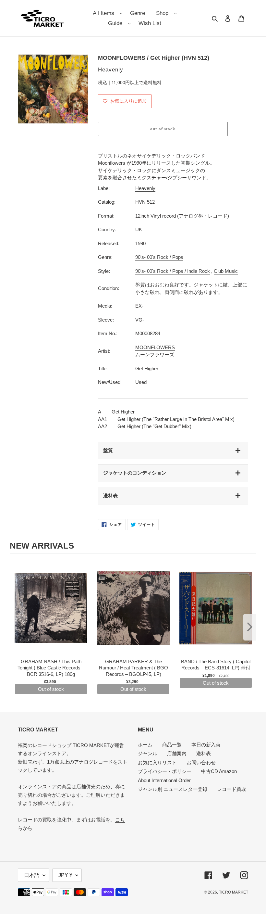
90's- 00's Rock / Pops (159, 257)
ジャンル (147, 753)
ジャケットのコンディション (134, 473)
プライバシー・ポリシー (164, 771)
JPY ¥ (65, 875)
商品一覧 (172, 744)
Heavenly (145, 188)
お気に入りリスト (157, 762)
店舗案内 (177, 753)
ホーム (145, 744)
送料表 (110, 495)
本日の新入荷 (206, 744)
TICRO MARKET (233, 892)
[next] (249, 627)
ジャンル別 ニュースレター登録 (172, 789)
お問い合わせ (201, 762)
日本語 (32, 875)
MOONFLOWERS (155, 347)
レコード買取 (231, 789)
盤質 (108, 450)
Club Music (226, 271)
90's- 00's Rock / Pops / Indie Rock (172, 271)
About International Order (164, 780)
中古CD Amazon (219, 771)
